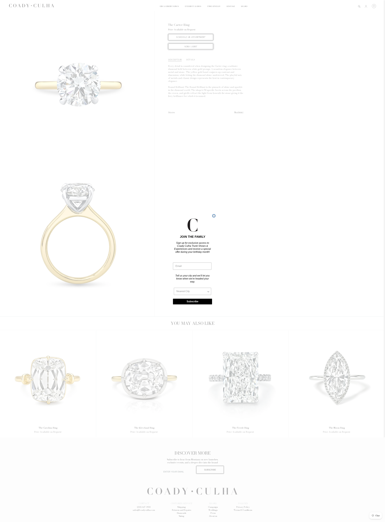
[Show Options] (208, 291)
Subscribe (192, 301)
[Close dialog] (213, 215)
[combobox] (191, 291)
